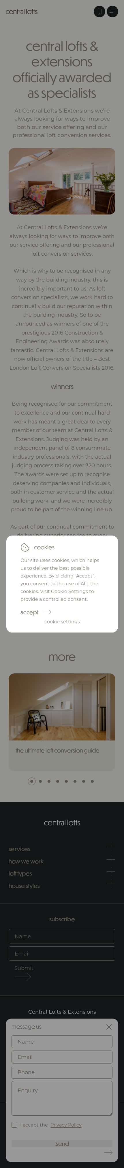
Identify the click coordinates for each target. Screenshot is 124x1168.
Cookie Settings (62, 621)
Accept (29, 612)
